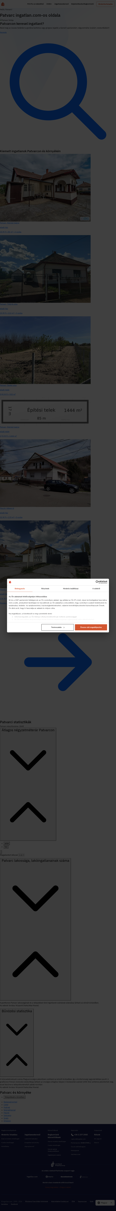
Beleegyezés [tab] (20, 589)
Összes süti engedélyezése (91, 627)
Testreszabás (56, 627)
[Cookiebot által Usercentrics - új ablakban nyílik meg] (97, 582)
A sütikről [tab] (96, 589)
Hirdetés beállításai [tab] (70, 589)
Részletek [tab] (45, 589)
